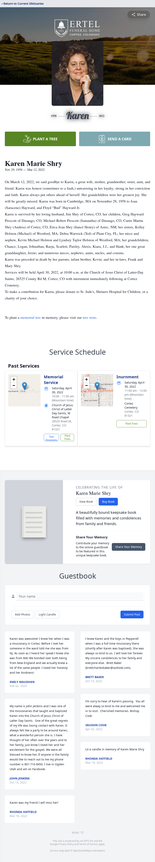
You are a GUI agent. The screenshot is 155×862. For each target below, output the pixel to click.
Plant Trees (67, 437)
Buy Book (108, 501)
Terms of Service (88, 844)
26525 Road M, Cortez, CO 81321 (62, 425)
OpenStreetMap (82, 850)
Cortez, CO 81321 (132, 413)
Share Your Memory (128, 547)
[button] (24, 386)
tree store (89, 317)
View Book (86, 501)
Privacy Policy (66, 844)
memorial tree (30, 317)
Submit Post (132, 614)
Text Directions (51, 438)
